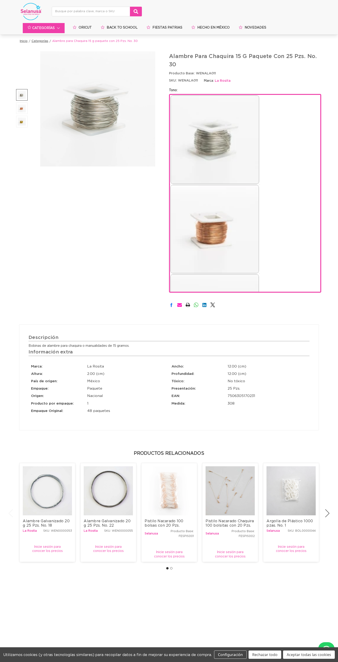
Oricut (85, 27)
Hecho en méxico (213, 27)
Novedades (255, 27)
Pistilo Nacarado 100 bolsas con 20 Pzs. (164, 523)
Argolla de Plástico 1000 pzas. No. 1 (290, 523)
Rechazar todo (265, 654)
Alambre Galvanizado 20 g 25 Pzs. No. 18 (47, 523)
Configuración (230, 654)
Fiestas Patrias (167, 27)
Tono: (173, 90)
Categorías (43, 28)
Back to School (122, 27)
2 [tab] (171, 568)
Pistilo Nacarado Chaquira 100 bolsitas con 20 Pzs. (230, 523)
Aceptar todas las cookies (309, 654)
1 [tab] (167, 568)
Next (327, 513)
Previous (10, 513)
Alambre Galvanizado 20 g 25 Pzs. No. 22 (108, 523)
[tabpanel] (47, 512)
